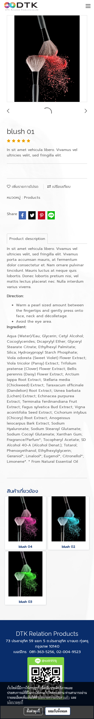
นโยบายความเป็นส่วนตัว (54, 697)
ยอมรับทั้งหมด (57, 711)
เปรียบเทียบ (60, 186)
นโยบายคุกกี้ (15, 702)
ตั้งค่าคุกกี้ (33, 711)
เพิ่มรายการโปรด (24, 186)
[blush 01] (47, 58)
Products (32, 197)
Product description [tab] (27, 238)
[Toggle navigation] (88, 6)
